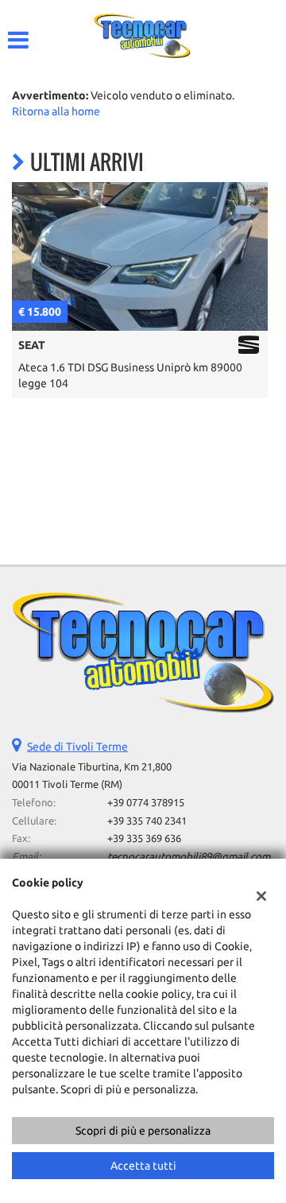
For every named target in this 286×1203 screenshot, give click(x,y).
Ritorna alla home (56, 111)
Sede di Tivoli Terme (77, 746)
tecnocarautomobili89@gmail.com (188, 857)
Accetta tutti (143, 1165)
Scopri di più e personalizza (143, 1130)
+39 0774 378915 (145, 803)
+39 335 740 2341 (147, 821)
